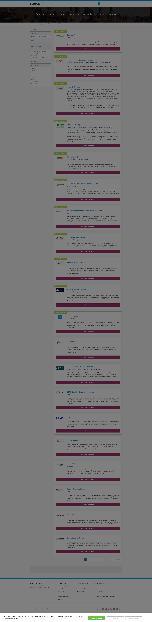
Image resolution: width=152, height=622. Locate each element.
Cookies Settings (133, 618)
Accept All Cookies (96, 618)
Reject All (115, 618)
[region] (76, 617)
